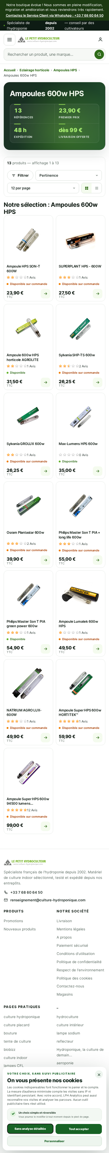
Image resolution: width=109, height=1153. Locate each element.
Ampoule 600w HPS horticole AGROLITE (23, 357)
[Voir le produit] (45, 293)
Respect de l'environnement (80, 970)
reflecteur (65, 1041)
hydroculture (67, 1017)
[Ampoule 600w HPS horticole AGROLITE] (28, 328)
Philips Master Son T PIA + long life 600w (79, 534)
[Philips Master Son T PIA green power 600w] (28, 595)
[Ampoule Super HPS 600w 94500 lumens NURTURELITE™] (28, 772)
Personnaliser (54, 1141)
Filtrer (23, 175)
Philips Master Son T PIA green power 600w (26, 623)
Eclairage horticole (34, 70)
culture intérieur (70, 1025)
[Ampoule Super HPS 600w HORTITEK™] (80, 684)
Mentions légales (71, 929)
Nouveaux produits (20, 929)
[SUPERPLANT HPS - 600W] (80, 240)
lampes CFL (14, 1065)
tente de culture (17, 1041)
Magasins (65, 994)
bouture (10, 1033)
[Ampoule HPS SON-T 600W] (28, 240)
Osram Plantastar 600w (25, 532)
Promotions (13, 921)
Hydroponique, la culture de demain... (80, 1052)
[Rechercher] (99, 54)
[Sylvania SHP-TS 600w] (80, 328)
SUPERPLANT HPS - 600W (80, 266)
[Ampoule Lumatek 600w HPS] (80, 595)
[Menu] (9, 39)
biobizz (9, 1049)
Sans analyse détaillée (30, 1128)
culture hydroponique (22, 1017)
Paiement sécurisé (72, 945)
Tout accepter (79, 1129)
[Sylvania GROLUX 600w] (28, 417)
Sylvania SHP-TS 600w (77, 355)
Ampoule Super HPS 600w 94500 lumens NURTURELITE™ (28, 803)
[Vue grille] (86, 188)
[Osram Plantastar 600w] (28, 506)
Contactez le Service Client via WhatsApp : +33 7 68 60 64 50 (54, 15)
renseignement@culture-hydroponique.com (47, 900)
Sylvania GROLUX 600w (25, 444)
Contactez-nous (70, 986)
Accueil (9, 70)
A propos (64, 937)
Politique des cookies (74, 978)
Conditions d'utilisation (76, 954)
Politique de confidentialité (79, 962)
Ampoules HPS (65, 70)
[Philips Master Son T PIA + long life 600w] (80, 506)
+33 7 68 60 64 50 (26, 892)
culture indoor (15, 1058)
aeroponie (65, 1063)
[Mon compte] (100, 39)
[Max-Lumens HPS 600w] (80, 417)
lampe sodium (68, 1033)
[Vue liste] (97, 188)
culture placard (16, 1025)
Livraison (64, 921)
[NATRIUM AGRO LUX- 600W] (28, 684)
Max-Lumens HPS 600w (78, 444)
